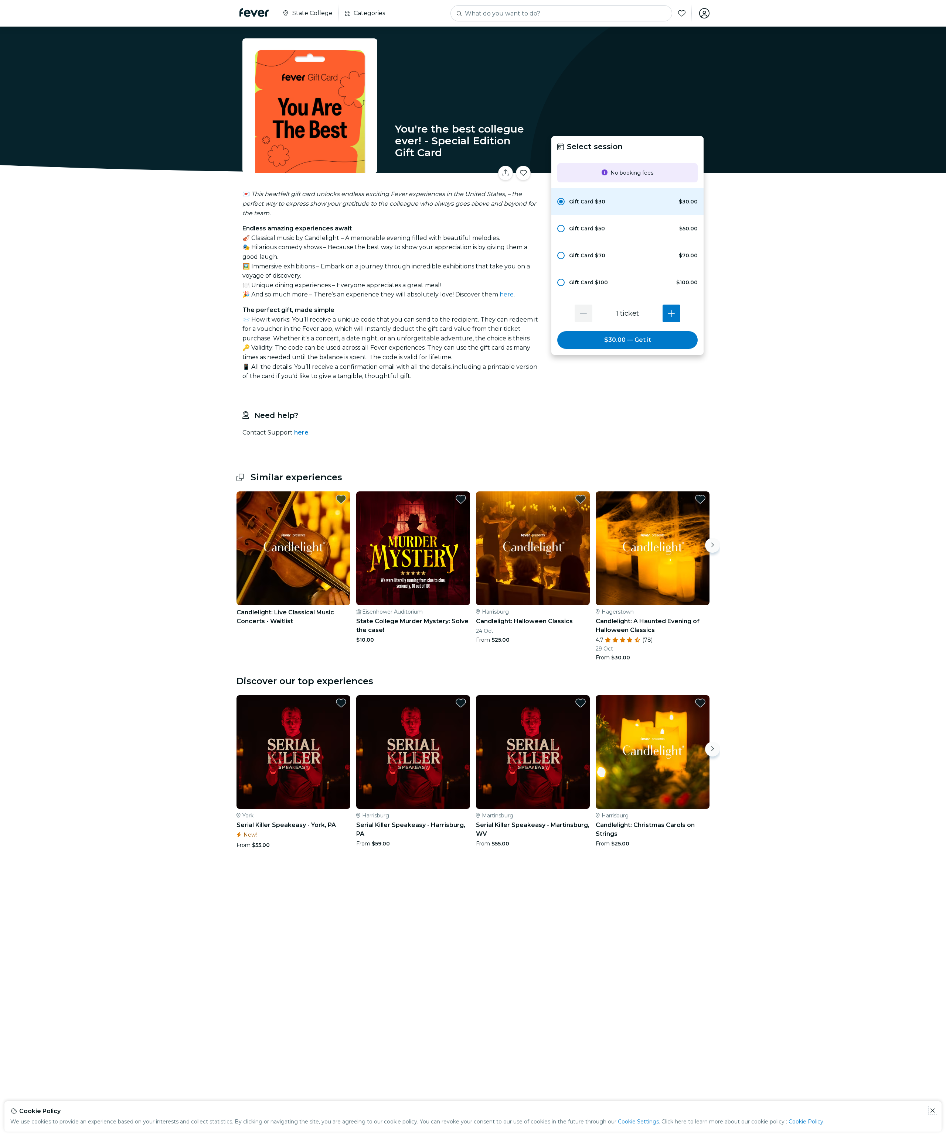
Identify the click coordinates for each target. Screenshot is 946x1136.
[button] (627, 201)
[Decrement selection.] (583, 313)
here (507, 294)
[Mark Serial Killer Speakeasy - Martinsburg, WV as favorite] (580, 703)
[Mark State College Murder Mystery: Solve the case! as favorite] (461, 499)
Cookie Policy (806, 1121)
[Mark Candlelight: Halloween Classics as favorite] (580, 499)
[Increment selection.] (671, 313)
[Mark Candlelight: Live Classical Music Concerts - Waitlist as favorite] (341, 499)
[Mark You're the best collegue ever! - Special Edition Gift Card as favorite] (523, 173)
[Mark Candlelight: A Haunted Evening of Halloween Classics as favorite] (700, 499)
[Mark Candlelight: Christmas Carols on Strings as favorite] (700, 703)
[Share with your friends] (505, 173)
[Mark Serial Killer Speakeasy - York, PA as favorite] (341, 703)
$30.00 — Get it (627, 339)
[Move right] (712, 545)
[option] (627, 201)
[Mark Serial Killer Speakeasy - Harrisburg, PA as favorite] (461, 703)
